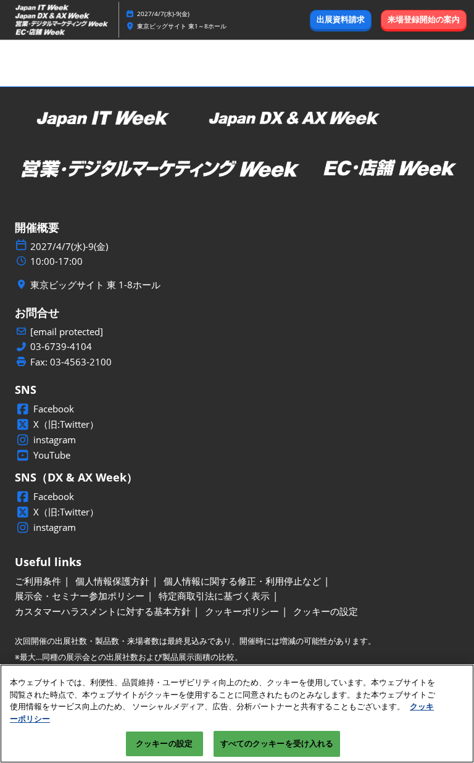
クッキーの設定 (164, 743)
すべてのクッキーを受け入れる (277, 743)
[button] (341, 20)
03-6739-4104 (61, 346)
